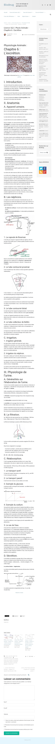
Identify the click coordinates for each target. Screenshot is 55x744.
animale (9, 658)
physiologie (10, 662)
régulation (6, 664)
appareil (12, 658)
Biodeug (9, 4)
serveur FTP (21, 75)
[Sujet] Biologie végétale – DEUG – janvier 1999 (43, 116)
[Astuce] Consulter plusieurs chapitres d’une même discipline (43, 61)
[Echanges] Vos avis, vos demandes (43, 56)
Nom (5, 702)
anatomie (5, 658)
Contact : (46, 121)
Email (5, 708)
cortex (5, 660)
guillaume (9, 35)
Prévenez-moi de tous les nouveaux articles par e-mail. (19, 729)
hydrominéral (6, 661)
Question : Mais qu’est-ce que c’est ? (43, 48)
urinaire (9, 664)
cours (8, 660)
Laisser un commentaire (29, 34)
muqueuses (15, 661)
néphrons (6, 662)
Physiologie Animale (26, 22)
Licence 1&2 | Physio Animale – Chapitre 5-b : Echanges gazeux (28, 669)
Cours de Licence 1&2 (16, 22)
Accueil (5, 22)
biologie (16, 658)
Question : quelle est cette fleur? (43, 52)
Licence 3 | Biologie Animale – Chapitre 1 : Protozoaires (44, 106)
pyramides (15, 662)
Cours (9, 22)
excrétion (11, 660)
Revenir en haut (19, 592)
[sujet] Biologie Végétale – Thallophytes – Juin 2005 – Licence (43, 68)
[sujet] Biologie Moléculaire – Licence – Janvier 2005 (43, 74)
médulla (11, 661)
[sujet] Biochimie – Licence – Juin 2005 (43, 80)
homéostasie (15, 660)
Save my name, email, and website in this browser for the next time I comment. (20, 721)
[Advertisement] (20, 40)
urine (12, 664)
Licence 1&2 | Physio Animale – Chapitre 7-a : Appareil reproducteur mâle (10, 669)
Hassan (40, 133)
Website (6, 714)
